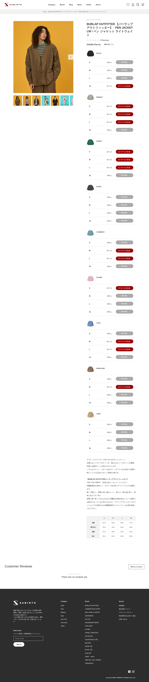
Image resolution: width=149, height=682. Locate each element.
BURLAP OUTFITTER (93, 20)
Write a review (136, 567)
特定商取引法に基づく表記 (127, 616)
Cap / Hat (64, 619)
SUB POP (88, 653)
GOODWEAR (89, 616)
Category (51, 5)
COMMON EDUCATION (92, 609)
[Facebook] (129, 671)
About (98, 5)
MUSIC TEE (89, 650)
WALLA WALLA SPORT (92, 612)
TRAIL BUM (88, 626)
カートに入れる (125, 86)
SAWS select (89, 656)
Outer (62, 605)
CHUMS (87, 629)
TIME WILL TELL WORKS (93, 660)
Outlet (88, 5)
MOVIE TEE (88, 646)
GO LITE (87, 619)
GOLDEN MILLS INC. (91, 639)
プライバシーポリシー (126, 612)
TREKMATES (89, 663)
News (79, 5)
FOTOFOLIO (89, 636)
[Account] (133, 4)
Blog (71, 5)
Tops (62, 609)
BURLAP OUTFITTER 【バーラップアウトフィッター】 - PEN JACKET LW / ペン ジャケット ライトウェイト (77, 11)
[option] (43, 57)
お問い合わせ (123, 619)
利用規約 (121, 605)
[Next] (70, 57)
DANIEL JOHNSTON (91, 633)
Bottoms (63, 612)
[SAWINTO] (13, 4)
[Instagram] (133, 671)
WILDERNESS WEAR (92, 622)
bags (62, 616)
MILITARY (88, 643)
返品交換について (124, 609)
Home (44, 11)
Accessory (64, 622)
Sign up (18, 644)
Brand (62, 5)
